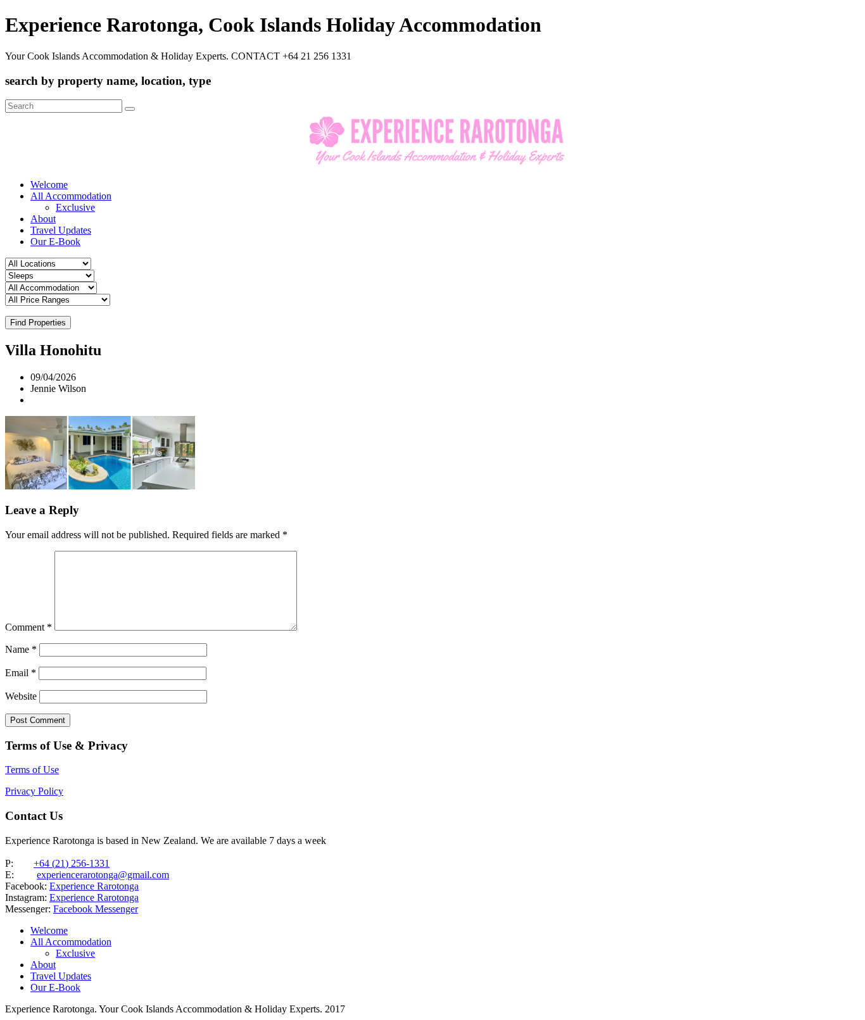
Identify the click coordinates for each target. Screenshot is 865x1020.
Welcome (49, 184)
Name (21, 649)
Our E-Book (55, 241)
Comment (28, 627)
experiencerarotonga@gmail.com (103, 874)
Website (21, 696)
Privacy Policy (34, 791)
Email (20, 672)
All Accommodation (70, 196)
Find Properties (38, 322)
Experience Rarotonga (94, 886)
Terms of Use (32, 769)
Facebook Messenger (95, 909)
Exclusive (75, 207)
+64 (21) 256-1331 (72, 863)
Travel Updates (60, 230)
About (43, 218)
